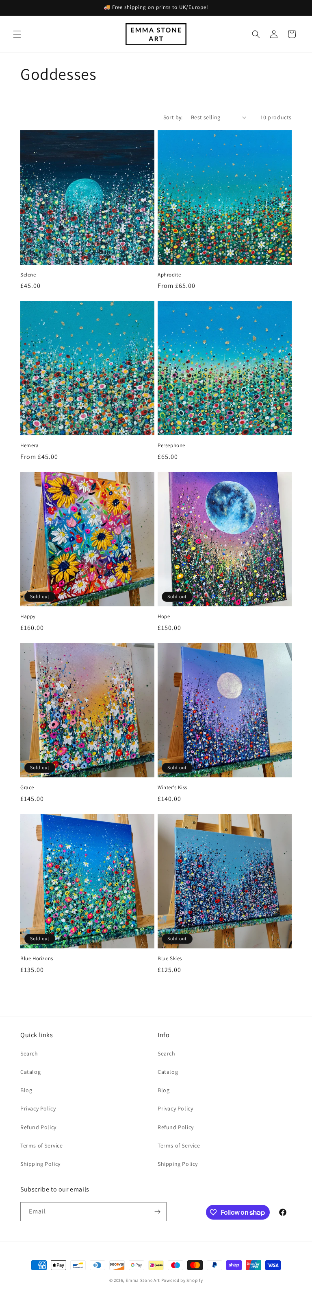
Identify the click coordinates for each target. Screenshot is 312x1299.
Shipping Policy (40, 1163)
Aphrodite (169, 275)
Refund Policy (38, 1127)
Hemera (29, 445)
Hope (164, 616)
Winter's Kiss (172, 787)
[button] (17, 34)
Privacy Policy (38, 1108)
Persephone (171, 445)
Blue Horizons (36, 958)
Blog (26, 1090)
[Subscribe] (157, 1211)
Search (29, 1053)
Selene (28, 275)
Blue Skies (170, 958)
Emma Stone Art (143, 1280)
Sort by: (173, 117)
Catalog (30, 1071)
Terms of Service (41, 1145)
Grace (27, 787)
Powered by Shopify (182, 1280)
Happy (28, 616)
